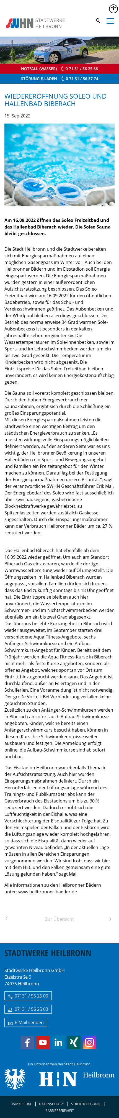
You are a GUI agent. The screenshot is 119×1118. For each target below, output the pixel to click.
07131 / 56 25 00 (31, 996)
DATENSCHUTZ (51, 1104)
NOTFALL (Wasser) (59, 68)
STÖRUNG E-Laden (59, 78)
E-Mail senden (29, 1022)
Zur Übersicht (59, 919)
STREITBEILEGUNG (85, 1104)
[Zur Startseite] (35, 23)
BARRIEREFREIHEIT (59, 1110)
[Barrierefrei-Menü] (113, 8)
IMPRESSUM (21, 1104)
